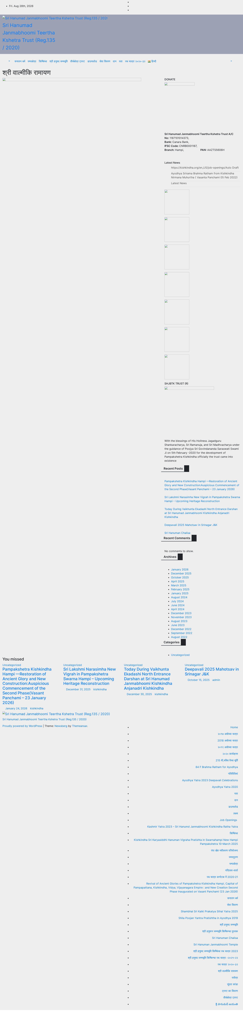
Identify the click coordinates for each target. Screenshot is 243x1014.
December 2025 (181, 573)
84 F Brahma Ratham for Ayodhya (217, 767)
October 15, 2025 (199, 679)
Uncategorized (180, 655)
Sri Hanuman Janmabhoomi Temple (216, 944)
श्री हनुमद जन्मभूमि (59, 61)
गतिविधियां (233, 773)
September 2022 (181, 633)
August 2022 (179, 637)
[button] (7, 61)
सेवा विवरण (105, 61)
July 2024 (177, 601)
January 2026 (179, 569)
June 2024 (177, 605)
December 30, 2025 (140, 694)
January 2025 (179, 593)
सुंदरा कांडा (232, 984)
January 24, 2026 (16, 708)
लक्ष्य (235, 813)
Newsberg (61, 726)
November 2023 (181, 617)
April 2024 (177, 609)
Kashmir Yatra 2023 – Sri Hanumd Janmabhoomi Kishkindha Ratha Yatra (192, 826)
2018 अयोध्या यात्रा (228, 740)
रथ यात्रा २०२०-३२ (135, 61)
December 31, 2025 (78, 689)
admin (216, 679)
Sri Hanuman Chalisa (177, 532)
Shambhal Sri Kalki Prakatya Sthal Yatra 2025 (209, 911)
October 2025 (180, 577)
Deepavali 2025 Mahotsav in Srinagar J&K (190, 525)
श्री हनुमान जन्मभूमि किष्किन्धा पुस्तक (220, 931)
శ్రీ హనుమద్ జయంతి (227, 1004)
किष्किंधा (43, 61)
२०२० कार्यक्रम (230, 753)
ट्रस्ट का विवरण (230, 990)
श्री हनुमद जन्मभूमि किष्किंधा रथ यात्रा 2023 (215, 951)
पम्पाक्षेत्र (32, 61)
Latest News (179, 183)
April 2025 (177, 581)
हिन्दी (153, 61)
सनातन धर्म (20, 61)
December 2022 (181, 629)
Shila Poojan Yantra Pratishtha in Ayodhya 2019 (208, 918)
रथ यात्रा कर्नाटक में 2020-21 (222, 877)
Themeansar (79, 726)
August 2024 (179, 597)
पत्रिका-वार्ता (231, 870)
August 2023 (179, 621)
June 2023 (177, 625)
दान (114, 61)
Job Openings (229, 820)
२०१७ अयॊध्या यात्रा (228, 733)
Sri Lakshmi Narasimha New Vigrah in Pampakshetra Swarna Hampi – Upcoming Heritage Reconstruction (89, 676)
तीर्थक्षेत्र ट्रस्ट (77, 61)
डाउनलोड (92, 61)
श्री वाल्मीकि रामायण (228, 971)
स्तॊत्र (235, 977)
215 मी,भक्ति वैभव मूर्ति (227, 760)
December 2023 (181, 613)
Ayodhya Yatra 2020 (225, 786)
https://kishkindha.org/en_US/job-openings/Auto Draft (205, 167)
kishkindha (36, 708)
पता (120, 61)
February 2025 (180, 589)
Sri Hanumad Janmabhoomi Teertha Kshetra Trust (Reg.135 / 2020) (44, 719)
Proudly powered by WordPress (22, 726)
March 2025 (178, 585)
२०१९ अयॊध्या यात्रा (228, 747)
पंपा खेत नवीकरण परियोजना (224, 850)
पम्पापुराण (233, 857)
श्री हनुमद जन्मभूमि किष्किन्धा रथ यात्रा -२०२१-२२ (213, 957)
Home (234, 727)
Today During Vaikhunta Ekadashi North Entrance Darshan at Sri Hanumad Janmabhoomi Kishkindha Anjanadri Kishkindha (201, 513)
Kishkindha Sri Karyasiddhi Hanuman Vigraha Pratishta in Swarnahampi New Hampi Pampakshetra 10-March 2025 (186, 841)
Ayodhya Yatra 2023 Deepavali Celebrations (210, 780)
